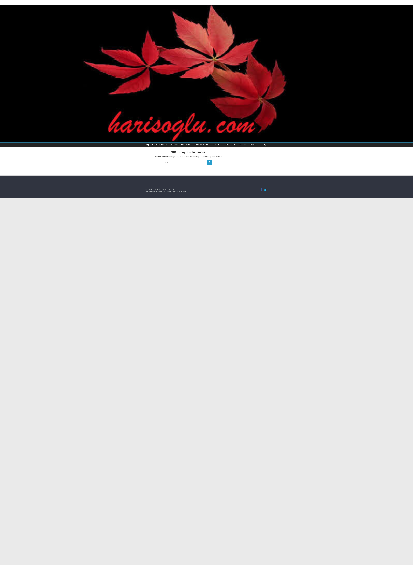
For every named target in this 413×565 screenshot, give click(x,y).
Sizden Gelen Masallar (180, 145)
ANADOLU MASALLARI (159, 145)
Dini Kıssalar (230, 145)
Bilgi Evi (243, 145)
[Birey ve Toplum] (147, 145)
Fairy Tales (216, 145)
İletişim (253, 145)
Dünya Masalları (201, 145)
